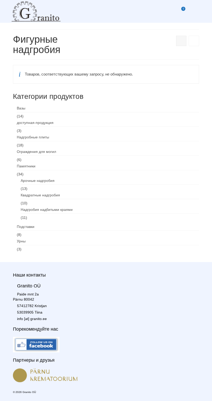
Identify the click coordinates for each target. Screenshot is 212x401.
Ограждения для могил (36, 152)
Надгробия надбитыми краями (47, 209)
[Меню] (193, 11)
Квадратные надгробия (40, 195)
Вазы (21, 108)
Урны (21, 241)
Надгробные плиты (33, 137)
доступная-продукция (35, 123)
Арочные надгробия (38, 181)
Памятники (26, 166)
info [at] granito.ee (32, 319)
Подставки (25, 227)
